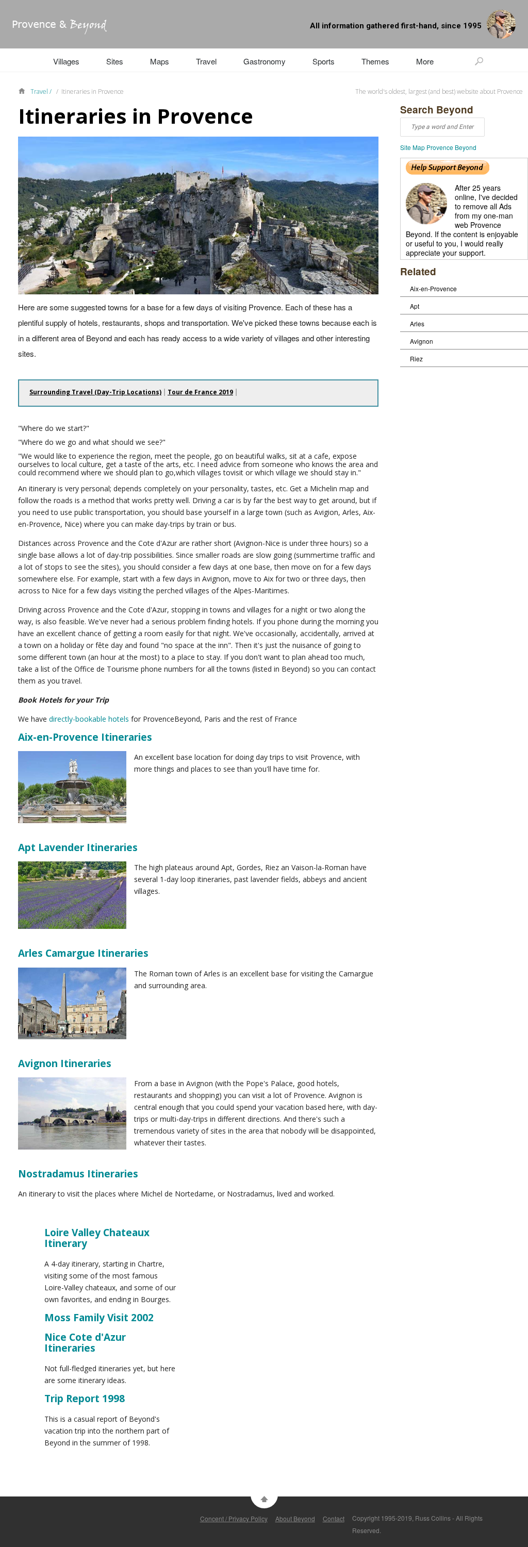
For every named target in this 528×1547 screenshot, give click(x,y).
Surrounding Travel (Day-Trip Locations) (95, 392)
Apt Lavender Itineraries (78, 847)
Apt (414, 306)
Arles (417, 323)
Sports (323, 61)
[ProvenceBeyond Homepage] (24, 90)
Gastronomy (264, 61)
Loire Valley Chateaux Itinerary (97, 1238)
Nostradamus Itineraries (78, 1173)
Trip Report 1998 (84, 1398)
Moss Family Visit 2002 (99, 1317)
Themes (375, 61)
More (425, 61)
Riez (416, 358)
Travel (206, 61)
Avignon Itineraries (64, 1063)
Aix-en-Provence (433, 288)
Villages (66, 61)
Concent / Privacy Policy (234, 1518)
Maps (159, 61)
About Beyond (295, 1518)
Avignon (421, 341)
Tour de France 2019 (200, 392)
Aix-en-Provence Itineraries (85, 737)
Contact (333, 1518)
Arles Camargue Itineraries (83, 953)
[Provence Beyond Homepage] (53, 31)
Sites (114, 61)
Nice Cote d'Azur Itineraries (85, 1342)
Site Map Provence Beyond (438, 147)
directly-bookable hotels (89, 719)
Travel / (41, 91)
